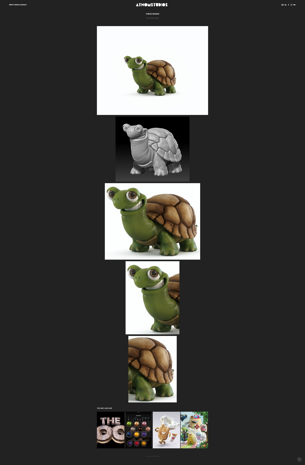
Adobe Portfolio (155, 456)
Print (11, 5)
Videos (16, 5)
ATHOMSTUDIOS (152, 5)
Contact (23, 5)
